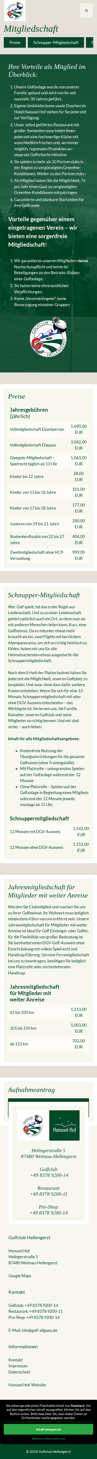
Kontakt (15, 1359)
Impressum (18, 1365)
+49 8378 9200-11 (49, 1194)
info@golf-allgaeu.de (39, 1330)
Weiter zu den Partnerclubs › (61, 173)
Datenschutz (19, 1371)
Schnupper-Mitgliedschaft (55, 42)
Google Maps (19, 1275)
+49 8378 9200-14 (49, 1175)
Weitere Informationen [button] (48, 1438)
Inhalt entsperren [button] (48, 1429)
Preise (14, 42)
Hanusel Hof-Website (27, 1384)
